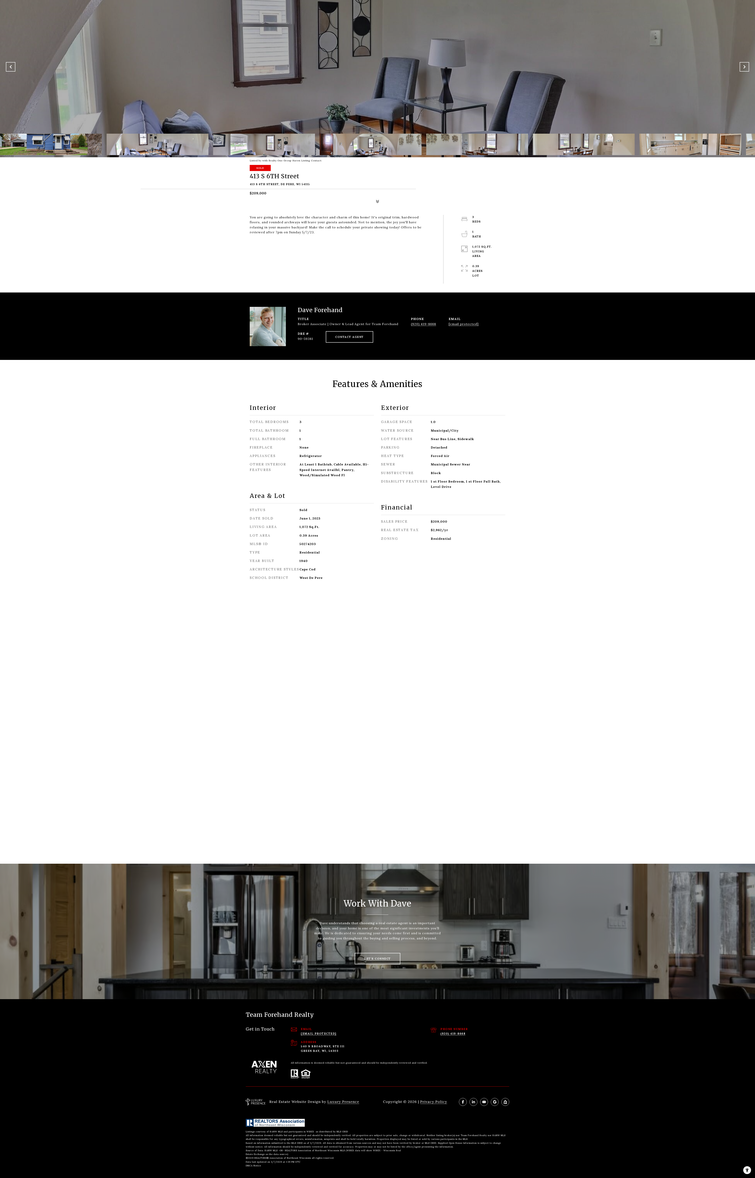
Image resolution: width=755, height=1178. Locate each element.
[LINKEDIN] (473, 1102)
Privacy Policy (433, 1101)
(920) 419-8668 (423, 324)
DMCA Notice (253, 1165)
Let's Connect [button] (377, 958)
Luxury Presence (343, 1101)
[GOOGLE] (495, 1102)
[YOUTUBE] (484, 1102)
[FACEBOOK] (463, 1102)
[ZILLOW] (505, 1102)
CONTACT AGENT (349, 337)
